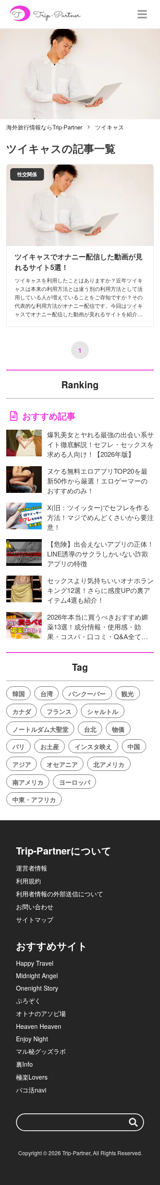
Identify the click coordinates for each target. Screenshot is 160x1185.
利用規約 (28, 880)
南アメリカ (28, 782)
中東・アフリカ (34, 799)
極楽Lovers (32, 1076)
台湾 (46, 693)
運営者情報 (31, 867)
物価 (118, 729)
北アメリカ (108, 764)
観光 (127, 693)
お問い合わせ (34, 906)
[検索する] (133, 1122)
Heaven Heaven (38, 1026)
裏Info (24, 1064)
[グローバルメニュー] (142, 14)
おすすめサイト (52, 946)
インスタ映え (93, 746)
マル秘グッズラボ (41, 1051)
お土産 (49, 746)
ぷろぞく (28, 1000)
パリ (18, 746)
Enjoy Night (32, 1038)
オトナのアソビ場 (41, 1013)
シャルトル (102, 711)
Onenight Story (37, 987)
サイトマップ (34, 919)
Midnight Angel (37, 975)
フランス (59, 711)
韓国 (18, 693)
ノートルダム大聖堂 (40, 729)
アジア (21, 764)
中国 (134, 746)
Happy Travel (34, 963)
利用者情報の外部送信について (59, 893)
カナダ (21, 711)
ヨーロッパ (74, 782)
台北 (90, 729)
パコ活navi (31, 1089)
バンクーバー (87, 693)
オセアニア (62, 764)
